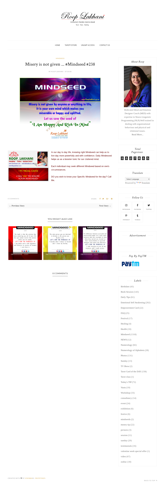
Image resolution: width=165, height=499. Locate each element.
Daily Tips (125, 297)
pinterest (126, 219)
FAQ (123, 313)
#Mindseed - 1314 (21, 254)
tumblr (137, 219)
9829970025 (40, 478)
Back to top (150, 480)
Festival (124, 318)
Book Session (127, 292)
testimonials (126, 446)
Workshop (125, 393)
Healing (124, 323)
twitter (149, 209)
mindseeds (125, 419)
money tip (125, 424)
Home (57, 45)
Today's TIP (126, 382)
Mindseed (60, 58)
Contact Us (105, 45)
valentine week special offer (134, 451)
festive (124, 414)
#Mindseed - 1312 (91, 254)
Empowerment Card (130, 308)
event (123, 403)
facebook (137, 209)
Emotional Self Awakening (133, 302)
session (124, 435)
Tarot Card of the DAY (131, 371)
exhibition (125, 408)
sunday (124, 440)
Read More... (137, 134)
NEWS (124, 339)
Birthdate (125, 286)
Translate (146, 183)
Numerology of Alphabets (132, 350)
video (123, 456)
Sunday (124, 361)
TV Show (125, 366)
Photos (124, 355)
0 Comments (13, 199)
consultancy (126, 398)
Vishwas (28, 478)
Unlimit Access (88, 45)
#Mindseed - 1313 (56, 254)
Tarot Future (71, 45)
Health (124, 329)
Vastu (123, 387)
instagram (126, 209)
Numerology (126, 345)
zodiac (124, 462)
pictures (124, 430)
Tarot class (126, 377)
